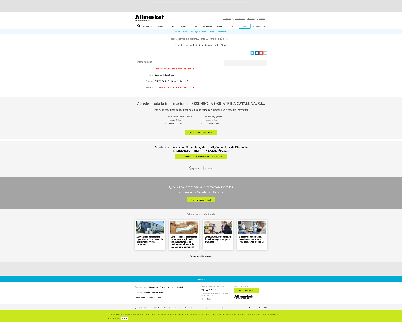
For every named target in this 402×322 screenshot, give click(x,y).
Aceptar (124, 318)
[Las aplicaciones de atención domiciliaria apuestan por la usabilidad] (218, 235)
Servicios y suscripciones (204, 308)
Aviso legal (243, 308)
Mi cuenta (250, 19)
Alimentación (147, 26)
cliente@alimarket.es (209, 299)
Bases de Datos (222, 32)
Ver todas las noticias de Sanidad (201, 256)
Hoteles (194, 26)
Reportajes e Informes (198, 32)
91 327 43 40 (209, 290)
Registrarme (261, 19)
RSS (265, 308)
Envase (160, 26)
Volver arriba (201, 279)
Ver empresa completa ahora (201, 132)
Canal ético (221, 308)
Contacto (167, 308)
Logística (183, 26)
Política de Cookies (255, 308)
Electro (233, 26)
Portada (177, 32)
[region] (201, 316)
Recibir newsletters (259, 26)
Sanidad (244, 26)
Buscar (139, 25)
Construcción (220, 26)
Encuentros (227, 19)
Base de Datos (240, 19)
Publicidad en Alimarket (183, 308)
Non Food (171, 26)
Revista (211, 32)
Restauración (207, 26)
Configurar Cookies (113, 318)
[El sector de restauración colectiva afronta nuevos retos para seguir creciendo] (252, 235)
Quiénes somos (140, 308)
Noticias (185, 32)
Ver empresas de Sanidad (201, 200)
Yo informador (155, 308)
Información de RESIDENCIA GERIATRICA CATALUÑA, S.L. (201, 156)
